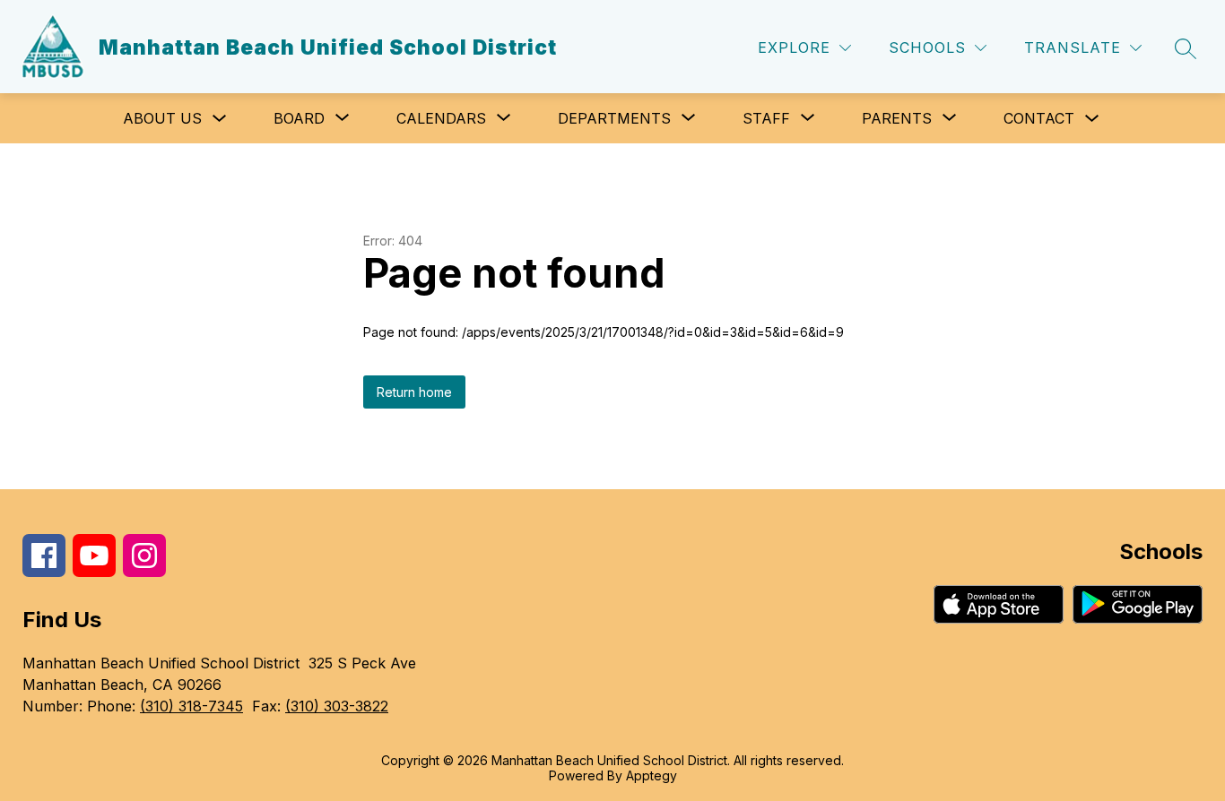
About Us (162, 118)
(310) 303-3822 (336, 706)
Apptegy (651, 775)
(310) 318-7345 (191, 706)
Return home (414, 392)
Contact (1038, 118)
